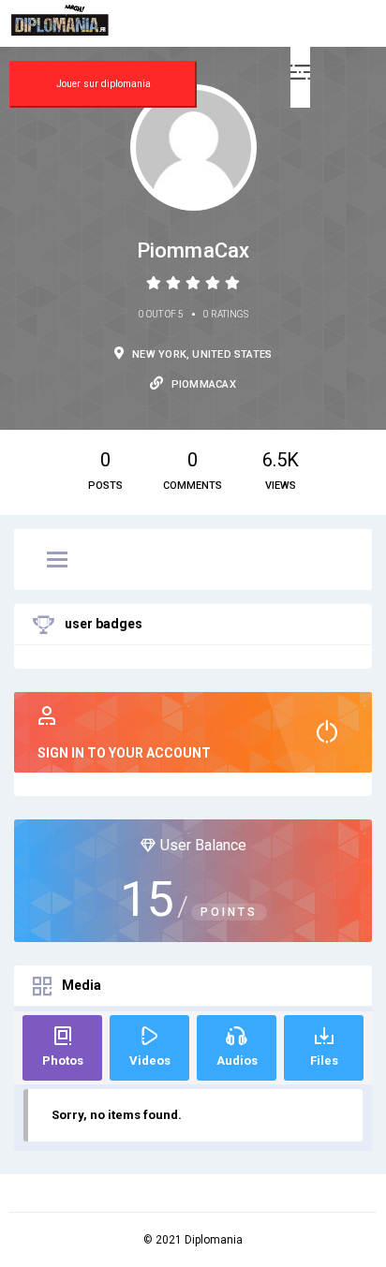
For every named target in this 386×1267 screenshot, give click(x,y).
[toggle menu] (57, 561)
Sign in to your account (124, 752)
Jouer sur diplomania (103, 84)
